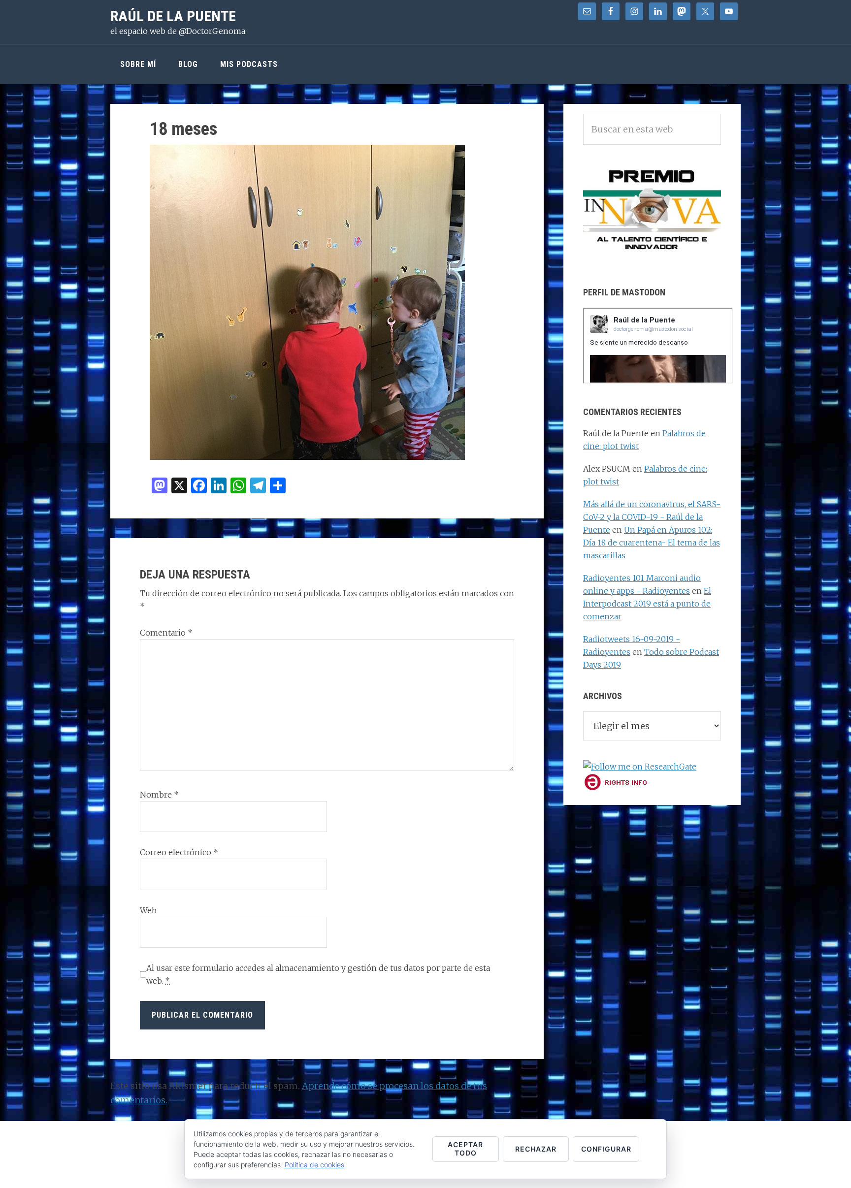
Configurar (606, 1149)
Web (148, 910)
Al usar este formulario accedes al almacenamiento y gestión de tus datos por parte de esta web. (318, 974)
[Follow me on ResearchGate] (639, 766)
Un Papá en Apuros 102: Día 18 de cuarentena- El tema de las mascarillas (651, 542)
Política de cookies (314, 1164)
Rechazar (535, 1149)
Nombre (159, 795)
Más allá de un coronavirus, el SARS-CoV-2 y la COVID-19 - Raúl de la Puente (651, 517)
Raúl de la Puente (173, 16)
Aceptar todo (465, 1148)
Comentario (166, 633)
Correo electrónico (179, 852)
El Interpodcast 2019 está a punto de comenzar (647, 603)
